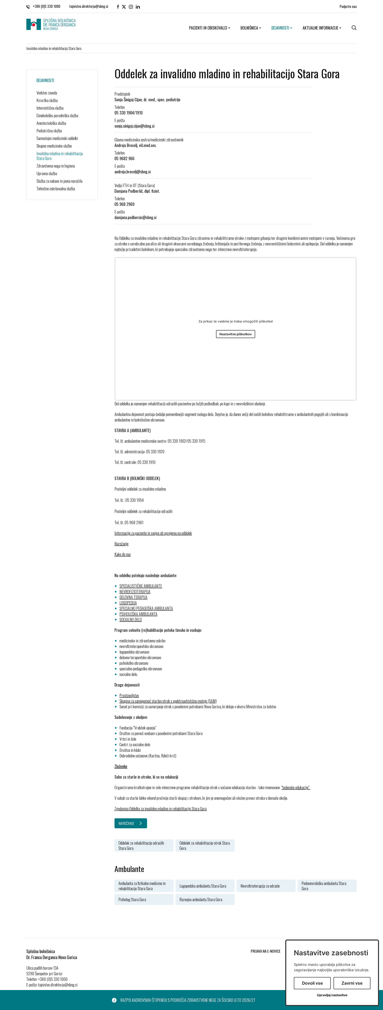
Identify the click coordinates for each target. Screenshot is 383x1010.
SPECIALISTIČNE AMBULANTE (140, 586)
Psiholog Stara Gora (132, 899)
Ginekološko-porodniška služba (57, 115)
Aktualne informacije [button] (320, 28)
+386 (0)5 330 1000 (46, 6)
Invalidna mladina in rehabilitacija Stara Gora (60, 156)
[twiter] (124, 6)
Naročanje (121, 544)
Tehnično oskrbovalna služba (56, 188)
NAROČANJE (126, 823)
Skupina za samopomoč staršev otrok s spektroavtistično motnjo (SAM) (168, 701)
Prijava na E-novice (265, 951)
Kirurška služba (47, 100)
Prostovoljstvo (129, 695)
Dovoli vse (312, 983)
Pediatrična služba (49, 130)
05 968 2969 (124, 204)
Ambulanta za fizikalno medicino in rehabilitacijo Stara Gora (142, 885)
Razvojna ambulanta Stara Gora (201, 899)
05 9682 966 (124, 158)
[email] (88, 6)
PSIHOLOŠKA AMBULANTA (138, 614)
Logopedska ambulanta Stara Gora (203, 886)
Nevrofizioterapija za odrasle (260, 886)
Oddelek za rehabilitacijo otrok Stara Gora (205, 845)
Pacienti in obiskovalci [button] (208, 28)
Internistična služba (50, 107)
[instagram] (131, 6)
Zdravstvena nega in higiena (56, 165)
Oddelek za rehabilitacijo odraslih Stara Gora (141, 845)
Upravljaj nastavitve (332, 995)
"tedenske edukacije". (295, 787)
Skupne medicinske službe (54, 145)
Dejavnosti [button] (280, 28)
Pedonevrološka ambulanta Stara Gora (324, 885)
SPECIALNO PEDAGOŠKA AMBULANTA (146, 608)
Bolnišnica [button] (249, 28)
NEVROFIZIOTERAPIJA (134, 591)
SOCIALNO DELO (130, 619)
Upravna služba (47, 173)
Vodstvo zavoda (47, 92)
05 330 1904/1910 (129, 113)
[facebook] (118, 6)
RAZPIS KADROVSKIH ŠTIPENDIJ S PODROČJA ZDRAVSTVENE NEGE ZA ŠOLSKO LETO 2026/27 (187, 1000)
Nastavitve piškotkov (235, 334)
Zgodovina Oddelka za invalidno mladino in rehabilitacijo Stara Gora (161, 809)
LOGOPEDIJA (128, 603)
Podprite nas (348, 6)
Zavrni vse (352, 983)
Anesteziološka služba (51, 123)
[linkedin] (138, 6)
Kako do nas (123, 554)
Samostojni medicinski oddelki (57, 138)
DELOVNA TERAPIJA (133, 597)
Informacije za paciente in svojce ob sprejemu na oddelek (153, 533)
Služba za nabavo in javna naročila (59, 181)
